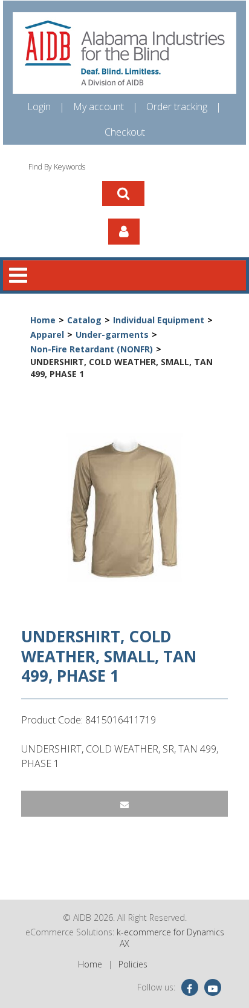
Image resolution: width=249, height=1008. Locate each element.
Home (43, 320)
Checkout (125, 132)
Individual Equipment (158, 320)
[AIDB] (124, 53)
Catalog (84, 320)
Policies (132, 964)
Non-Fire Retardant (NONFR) (91, 349)
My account (98, 106)
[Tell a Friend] (124, 804)
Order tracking (176, 106)
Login (39, 106)
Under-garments (112, 334)
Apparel (47, 334)
